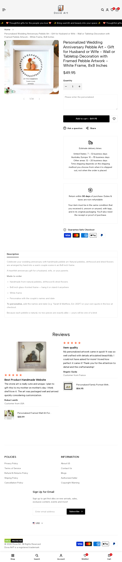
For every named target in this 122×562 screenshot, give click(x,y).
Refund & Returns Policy (16, 473)
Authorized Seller (69, 478)
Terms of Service (12, 468)
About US (65, 463)
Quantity (67, 80)
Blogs (64, 473)
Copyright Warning (70, 482)
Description (13, 254)
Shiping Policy (11, 478)
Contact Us (66, 468)
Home (7, 29)
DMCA (7, 541)
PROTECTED (17, 541)
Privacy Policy (11, 463)
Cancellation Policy (13, 482)
